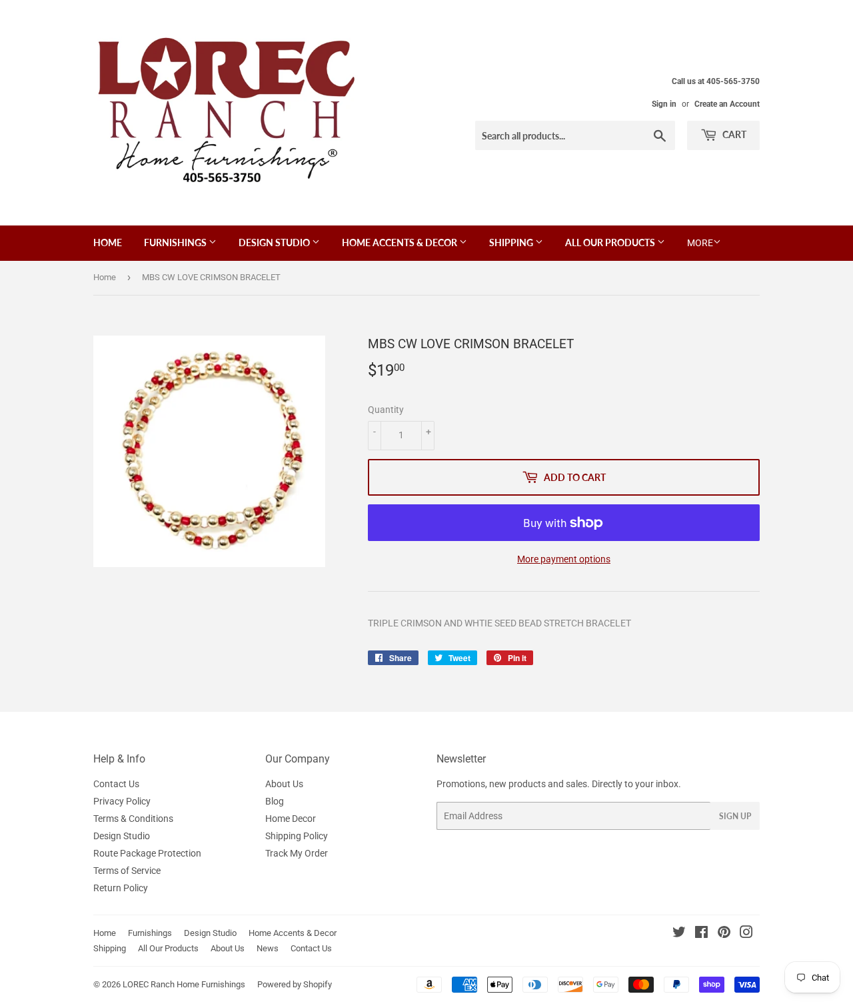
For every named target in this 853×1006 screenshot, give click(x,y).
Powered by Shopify (294, 984)
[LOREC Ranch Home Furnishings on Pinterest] (724, 934)
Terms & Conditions (133, 818)
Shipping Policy (296, 836)
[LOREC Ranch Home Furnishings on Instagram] (746, 934)
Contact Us (116, 784)
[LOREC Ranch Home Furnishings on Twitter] (679, 934)
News (268, 948)
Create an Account (727, 104)
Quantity (386, 409)
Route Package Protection (147, 853)
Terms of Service (127, 870)
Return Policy (120, 888)
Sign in (664, 104)
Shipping (512, 242)
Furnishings (176, 242)
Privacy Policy (122, 801)
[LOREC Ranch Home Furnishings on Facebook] (701, 934)
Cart (733, 134)
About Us (284, 784)
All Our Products (611, 242)
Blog (274, 801)
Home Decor (290, 818)
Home (107, 242)
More (700, 242)
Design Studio (275, 242)
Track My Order (296, 853)
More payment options (563, 559)
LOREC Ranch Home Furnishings (184, 984)
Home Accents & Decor (400, 242)
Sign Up (735, 816)
